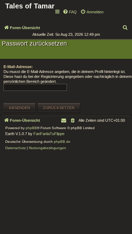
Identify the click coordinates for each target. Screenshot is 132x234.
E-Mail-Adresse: (18, 67)
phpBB (31, 128)
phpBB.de (62, 141)
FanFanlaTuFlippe (48, 134)
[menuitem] (70, 12)
